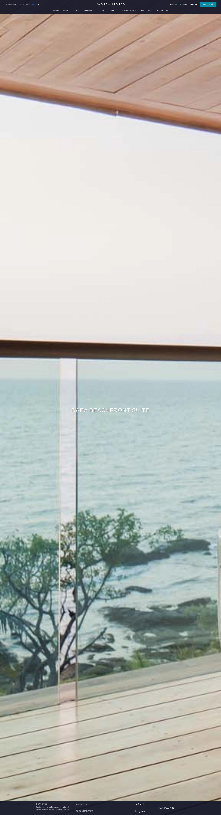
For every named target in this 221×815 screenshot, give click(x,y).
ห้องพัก (65, 11)
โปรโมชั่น (76, 11)
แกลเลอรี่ (114, 11)
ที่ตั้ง (142, 11)
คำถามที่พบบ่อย (162, 11)
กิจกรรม (101, 11)
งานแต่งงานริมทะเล (129, 11)
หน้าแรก (56, 11)
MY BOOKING (25, 4)
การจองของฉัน (11, 4)
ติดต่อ (150, 11)
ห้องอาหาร (88, 11)
